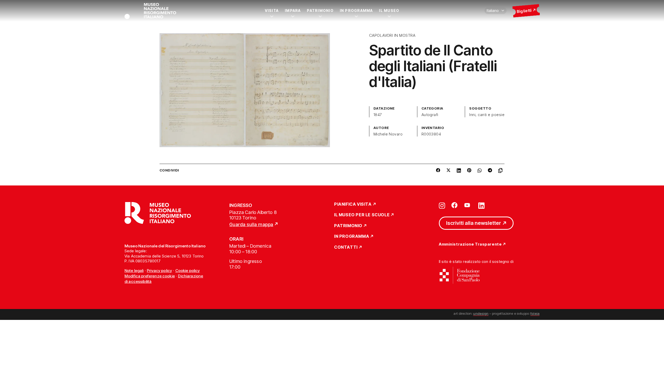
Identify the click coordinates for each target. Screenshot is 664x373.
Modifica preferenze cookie (150, 276)
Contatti (346, 247)
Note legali (134, 270)
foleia (535, 313)
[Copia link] (501, 170)
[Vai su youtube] (468, 205)
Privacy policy (159, 270)
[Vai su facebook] (454, 205)
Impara (293, 10)
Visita (272, 10)
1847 (378, 114)
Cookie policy (187, 270)
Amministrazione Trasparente (470, 244)
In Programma (356, 10)
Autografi (429, 114)
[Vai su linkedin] (481, 205)
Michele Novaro (388, 134)
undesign (480, 313)
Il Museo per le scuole (362, 215)
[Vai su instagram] (442, 205)
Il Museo (389, 10)
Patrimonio (320, 10)
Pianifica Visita (353, 204)
